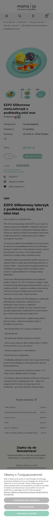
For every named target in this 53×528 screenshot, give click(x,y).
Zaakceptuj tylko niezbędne (26, 500)
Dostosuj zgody (26, 507)
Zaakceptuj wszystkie (26, 513)
